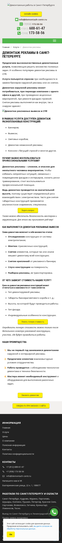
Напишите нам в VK (12, 480)
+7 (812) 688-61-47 (15, 467)
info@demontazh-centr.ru (33, 19)
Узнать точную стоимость (32, 322)
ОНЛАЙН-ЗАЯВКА (31, 14)
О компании (8, 440)
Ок (10, 534)
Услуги (5, 432)
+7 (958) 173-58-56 (15, 471)
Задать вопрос (27, 210)
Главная (6, 427)
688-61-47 (33, 28)
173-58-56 (33, 24)
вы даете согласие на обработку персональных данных (29, 527)
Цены (5, 436)
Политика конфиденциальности (18, 454)
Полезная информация (13, 445)
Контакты (7, 449)
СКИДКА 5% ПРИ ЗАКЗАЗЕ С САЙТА (31, 406)
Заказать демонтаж (30, 395)
